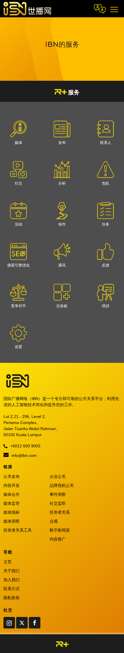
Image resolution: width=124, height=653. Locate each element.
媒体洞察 (11, 521)
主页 (7, 562)
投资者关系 (60, 512)
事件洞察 (58, 494)
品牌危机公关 (62, 485)
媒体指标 (11, 512)
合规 (54, 521)
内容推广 (58, 539)
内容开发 (11, 485)
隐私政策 (11, 597)
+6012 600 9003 (24, 446)
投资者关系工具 (17, 530)
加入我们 (11, 579)
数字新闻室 (60, 530)
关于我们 (11, 570)
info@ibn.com (23, 455)
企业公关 (58, 476)
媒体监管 (11, 503)
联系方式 (11, 588)
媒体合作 (11, 494)
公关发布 (11, 476)
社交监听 (58, 503)
